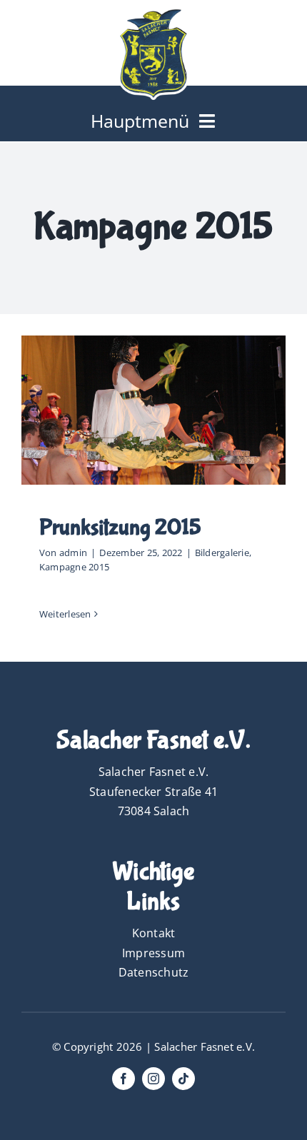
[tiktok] (183, 1078)
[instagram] (153, 1078)
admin (73, 552)
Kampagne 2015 (74, 566)
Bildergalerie (222, 552)
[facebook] (123, 1078)
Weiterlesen (65, 613)
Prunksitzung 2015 (120, 528)
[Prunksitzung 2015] (153, 410)
